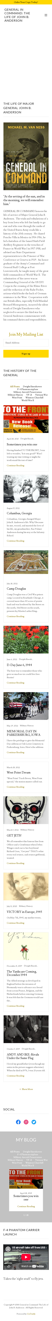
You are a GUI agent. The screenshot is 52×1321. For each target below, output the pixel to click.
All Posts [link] (15, 386)
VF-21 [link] (29, 394)
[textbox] (26, 342)
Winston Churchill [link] (34, 397)
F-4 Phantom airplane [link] (27, 389)
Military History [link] (15, 394)
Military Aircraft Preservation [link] (28, 392)
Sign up (26, 353)
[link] (19, 21)
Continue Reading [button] (15, 465)
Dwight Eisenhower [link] (32, 386)
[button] (46, 15)
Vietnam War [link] (41, 394)
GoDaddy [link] (31, 1314)
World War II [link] (27, 400)
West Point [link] (17, 397)
